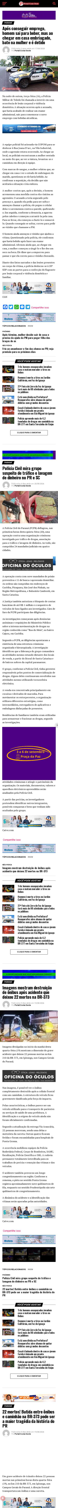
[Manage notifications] (2, 1498)
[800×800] (29, 779)
